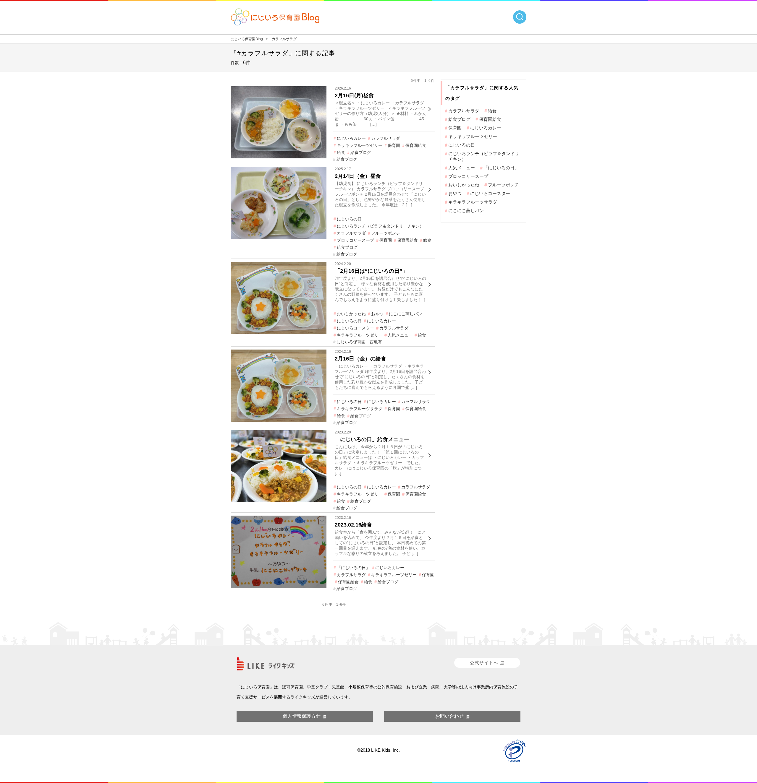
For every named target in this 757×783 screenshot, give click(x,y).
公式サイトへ (484, 662)
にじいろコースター (355, 328)
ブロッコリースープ (355, 240)
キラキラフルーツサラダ (359, 408)
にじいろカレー (351, 138)
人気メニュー (400, 335)
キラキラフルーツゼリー (359, 145)
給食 (341, 152)
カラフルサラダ (385, 138)
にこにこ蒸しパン (405, 313)
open (519, 17)
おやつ (377, 313)
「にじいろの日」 (353, 567)
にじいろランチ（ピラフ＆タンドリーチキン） (380, 226)
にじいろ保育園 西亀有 (359, 341)
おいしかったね (351, 313)
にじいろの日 (349, 219)
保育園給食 (415, 145)
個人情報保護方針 (302, 716)
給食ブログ (360, 152)
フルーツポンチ (385, 233)
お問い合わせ (449, 716)
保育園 (394, 145)
